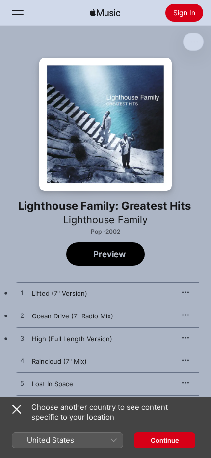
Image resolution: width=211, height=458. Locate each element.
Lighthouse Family (105, 220)
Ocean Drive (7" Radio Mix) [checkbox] (72, 316)
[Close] (16, 409)
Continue (165, 440)
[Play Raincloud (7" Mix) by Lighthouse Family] (22, 361)
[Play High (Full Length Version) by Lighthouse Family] (22, 338)
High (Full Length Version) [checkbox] (72, 339)
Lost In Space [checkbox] (52, 384)
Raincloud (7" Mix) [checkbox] (59, 361)
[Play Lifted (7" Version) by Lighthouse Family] (22, 293)
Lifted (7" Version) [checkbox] (59, 293)
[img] (105, 12)
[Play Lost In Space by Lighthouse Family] (22, 383)
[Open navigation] (17, 13)
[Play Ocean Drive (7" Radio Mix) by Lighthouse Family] (22, 316)
